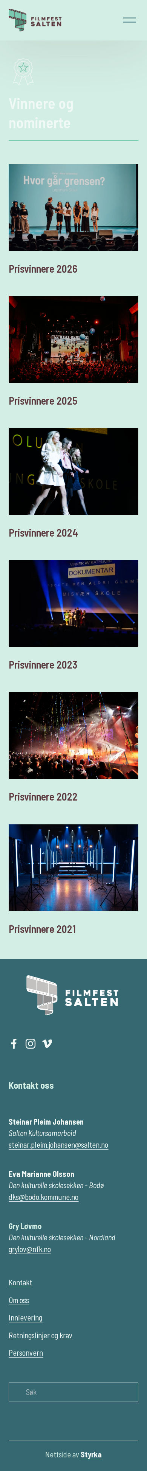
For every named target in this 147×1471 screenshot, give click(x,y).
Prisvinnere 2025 (43, 400)
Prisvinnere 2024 (43, 532)
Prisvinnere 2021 (42, 928)
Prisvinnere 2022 (43, 796)
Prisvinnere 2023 (43, 664)
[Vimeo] (47, 1043)
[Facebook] (14, 1043)
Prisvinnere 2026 (43, 268)
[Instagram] (30, 1043)
